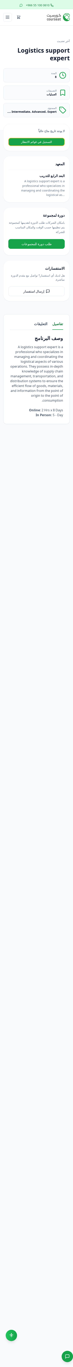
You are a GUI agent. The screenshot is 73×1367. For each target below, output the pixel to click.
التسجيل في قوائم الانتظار (36, 142)
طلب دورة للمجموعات (36, 244)
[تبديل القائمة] (7, 17)
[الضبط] (11, 1335)
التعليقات (40, 323)
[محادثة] (67, 1356)
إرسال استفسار (33, 291)
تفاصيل (57, 323)
